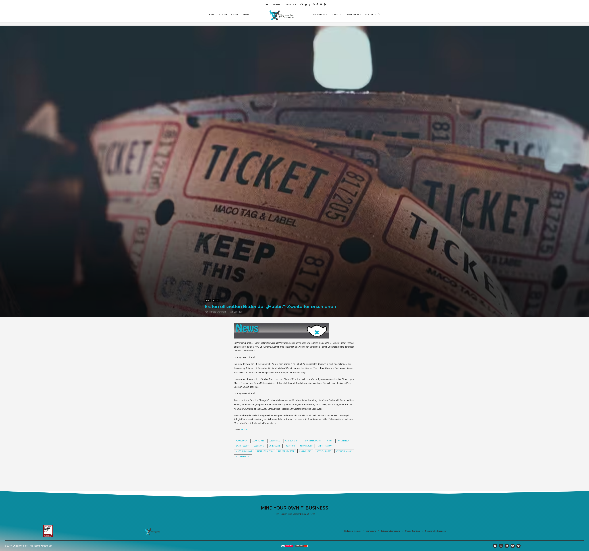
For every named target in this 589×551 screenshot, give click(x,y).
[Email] (321, 4)
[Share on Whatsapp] (273, 469)
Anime (246, 15)
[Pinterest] (507, 546)
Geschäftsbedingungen (435, 531)
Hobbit (329, 441)
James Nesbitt (242, 446)
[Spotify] (324, 4)
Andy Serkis (274, 441)
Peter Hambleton (265, 451)
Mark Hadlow (306, 446)
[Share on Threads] (294, 469)
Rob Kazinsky (305, 451)
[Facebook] (317, 4)
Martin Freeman (325, 446)
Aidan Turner (258, 441)
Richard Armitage (286, 451)
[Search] (379, 15)
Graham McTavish (313, 441)
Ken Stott (290, 446)
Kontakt (277, 4)
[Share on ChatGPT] (315, 469)
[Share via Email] (325, 469)
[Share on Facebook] (252, 469)
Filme (222, 15)
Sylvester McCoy (344, 451)
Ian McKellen (343, 441)
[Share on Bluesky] (305, 469)
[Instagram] (314, 4)
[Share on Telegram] (284, 469)
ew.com (244, 429)
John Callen (275, 446)
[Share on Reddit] (263, 469)
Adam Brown (241, 441)
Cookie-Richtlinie (412, 531)
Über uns (291, 4)
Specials (336, 15)
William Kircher (243, 456)
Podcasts (370, 15)
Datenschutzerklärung (390, 531)
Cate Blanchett (292, 441)
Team (265, 4)
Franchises (319, 15)
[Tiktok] (310, 4)
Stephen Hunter (324, 451)
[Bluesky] (306, 4)
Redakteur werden (352, 531)
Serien (234, 15)
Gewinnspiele (353, 15)
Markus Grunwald (217, 312)
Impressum (371, 531)
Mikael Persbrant (244, 451)
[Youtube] (301, 4)
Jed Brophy (259, 446)
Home (211, 15)
